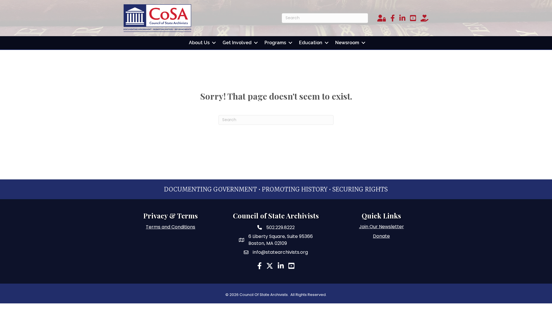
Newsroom (347, 42)
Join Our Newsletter (381, 226)
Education (310, 42)
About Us (199, 42)
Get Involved (237, 42)
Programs (275, 42)
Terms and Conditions (170, 227)
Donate (381, 236)
